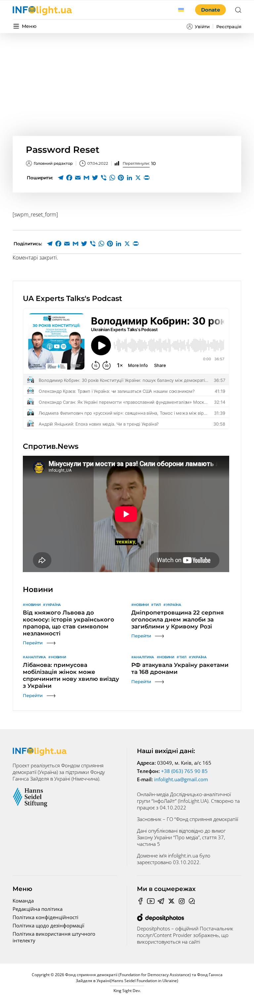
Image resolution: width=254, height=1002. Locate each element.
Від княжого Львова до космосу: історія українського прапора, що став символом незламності (68, 623)
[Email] (77, 177)
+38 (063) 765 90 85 (184, 771)
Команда (23, 900)
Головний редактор (53, 163)
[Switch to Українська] (181, 10)
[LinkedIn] (129, 177)
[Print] (146, 177)
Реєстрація (228, 26)
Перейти (33, 642)
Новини (32, 605)
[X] (138, 177)
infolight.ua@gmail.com (181, 779)
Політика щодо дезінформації (48, 925)
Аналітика (35, 657)
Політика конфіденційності (45, 917)
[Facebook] (69, 177)
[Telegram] (60, 177)
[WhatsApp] (112, 177)
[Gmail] (86, 177)
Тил (157, 605)
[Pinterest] (120, 177)
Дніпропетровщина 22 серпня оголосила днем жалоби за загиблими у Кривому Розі (177, 619)
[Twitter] (95, 177)
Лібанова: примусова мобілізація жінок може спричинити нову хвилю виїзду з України (71, 675)
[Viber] (103, 177)
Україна (53, 605)
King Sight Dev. (127, 990)
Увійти (202, 26)
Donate (210, 10)
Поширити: (40, 177)
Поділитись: (28, 243)
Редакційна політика (38, 909)
